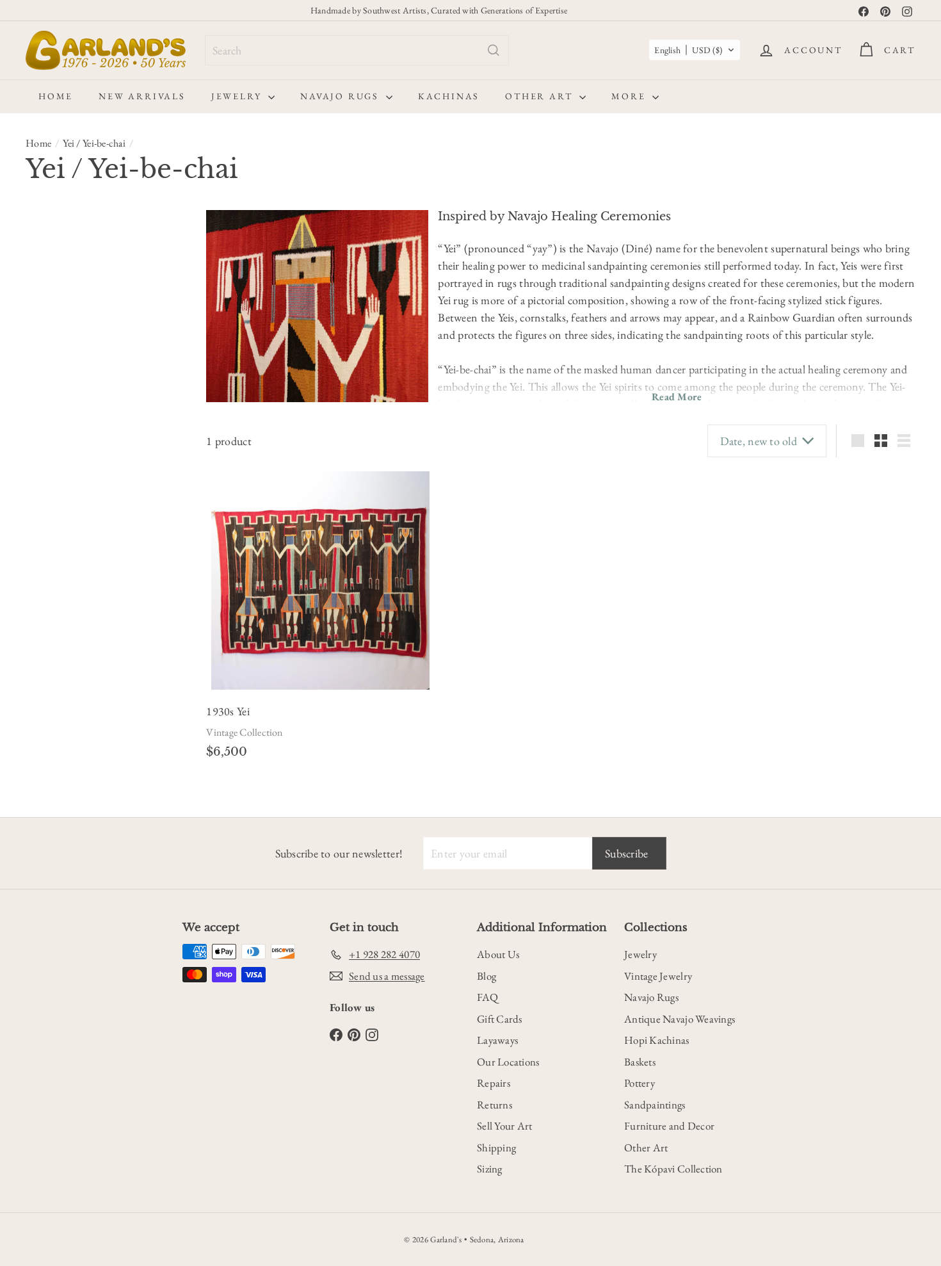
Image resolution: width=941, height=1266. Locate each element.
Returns (494, 1105)
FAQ (487, 997)
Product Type (66, 407)
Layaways (497, 1040)
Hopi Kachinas (656, 1040)
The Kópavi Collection (673, 1169)
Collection (56, 663)
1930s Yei (227, 711)
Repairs (493, 1083)
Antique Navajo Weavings (679, 1019)
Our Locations (508, 1062)
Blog (486, 976)
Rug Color (56, 461)
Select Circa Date (67, 347)
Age (37, 257)
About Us (498, 954)
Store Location (70, 578)
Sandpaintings (655, 1105)
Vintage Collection (244, 732)
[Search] (493, 50)
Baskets (639, 1062)
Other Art (540, 96)
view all (163, 226)
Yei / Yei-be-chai (94, 143)
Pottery (639, 1083)
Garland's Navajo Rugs (84, 602)
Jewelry (238, 96)
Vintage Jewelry (658, 976)
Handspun (61, 548)
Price (41, 376)
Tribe (42, 632)
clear (172, 491)
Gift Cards (499, 1019)
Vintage (46, 285)
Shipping (496, 1147)
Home (55, 96)
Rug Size (51, 492)
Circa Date (57, 322)
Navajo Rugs (341, 96)
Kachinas (448, 96)
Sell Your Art (505, 1126)
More (630, 96)
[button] (694, 50)
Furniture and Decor (669, 1126)
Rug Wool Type (71, 524)
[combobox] (357, 50)
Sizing (490, 1169)
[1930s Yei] (320, 580)
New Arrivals (142, 96)
